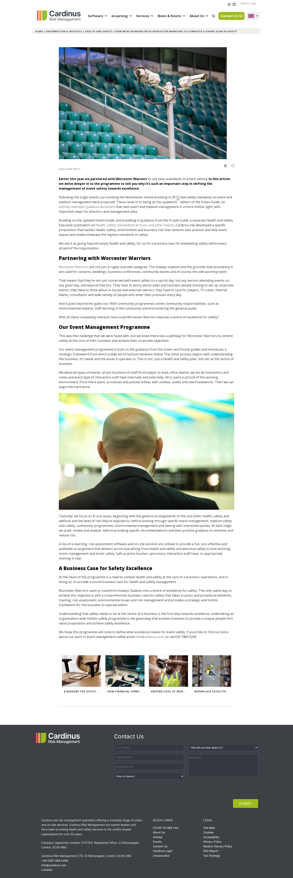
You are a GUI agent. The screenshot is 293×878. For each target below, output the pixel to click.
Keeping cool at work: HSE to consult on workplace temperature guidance (169, 691)
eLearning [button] (119, 16)
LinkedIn (46, 869)
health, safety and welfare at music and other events (135, 225)
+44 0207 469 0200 (54, 860)
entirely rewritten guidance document (87, 207)
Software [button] (95, 16)
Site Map (209, 827)
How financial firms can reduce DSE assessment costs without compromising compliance (126, 691)
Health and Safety (98, 31)
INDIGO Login (248, 3)
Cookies (208, 832)
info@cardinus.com (149, 637)
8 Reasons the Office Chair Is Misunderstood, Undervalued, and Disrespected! (82, 691)
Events (157, 841)
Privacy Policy (212, 841)
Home (39, 31)
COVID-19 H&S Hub (166, 827)
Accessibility (211, 837)
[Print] (225, 165)
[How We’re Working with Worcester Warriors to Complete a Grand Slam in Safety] (146, 103)
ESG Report (210, 851)
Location (253, 16)
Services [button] (142, 16)
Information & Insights (64, 31)
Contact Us (229, 16)
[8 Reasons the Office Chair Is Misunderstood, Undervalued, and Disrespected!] (81, 671)
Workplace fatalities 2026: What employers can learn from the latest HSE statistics (212, 691)
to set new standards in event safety (177, 179)
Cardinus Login (162, 851)
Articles (157, 837)
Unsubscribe (161, 855)
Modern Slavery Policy (217, 846)
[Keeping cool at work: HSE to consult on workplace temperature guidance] (168, 671)
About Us (197, 16)
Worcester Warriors (73, 267)
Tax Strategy (211, 855)
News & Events (169, 16)
